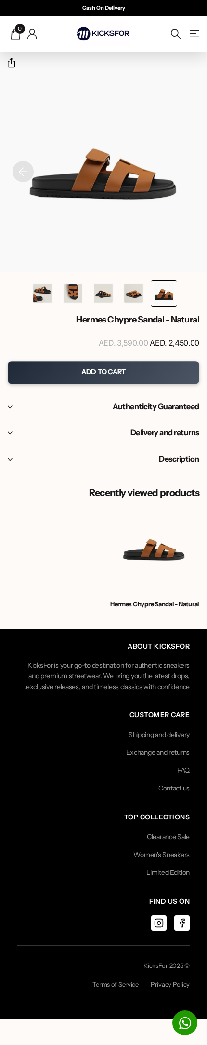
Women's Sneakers (161, 854)
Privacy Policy (170, 984)
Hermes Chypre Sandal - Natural (154, 604)
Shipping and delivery (159, 734)
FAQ (183, 770)
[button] (7, 63)
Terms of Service (115, 984)
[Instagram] (159, 923)
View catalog (193, 34)
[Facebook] (182, 923)
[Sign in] (32, 33)
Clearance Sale (168, 836)
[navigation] (164, 293)
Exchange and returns (158, 752)
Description (179, 459)
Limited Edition (168, 872)
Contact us (174, 788)
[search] (176, 34)
